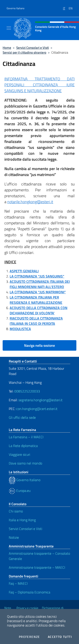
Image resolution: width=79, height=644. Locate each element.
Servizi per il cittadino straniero (24, 52)
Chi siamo (16, 511)
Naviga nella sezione (39, 345)
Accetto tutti (60, 636)
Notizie (14, 537)
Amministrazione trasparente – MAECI (37, 567)
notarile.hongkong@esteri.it (30, 202)
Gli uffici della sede (22, 417)
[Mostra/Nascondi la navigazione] (8, 28)
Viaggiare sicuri (19, 454)
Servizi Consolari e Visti (32, 47)
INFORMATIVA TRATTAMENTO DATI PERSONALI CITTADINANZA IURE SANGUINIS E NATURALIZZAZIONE (39, 85)
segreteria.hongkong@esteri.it (40, 400)
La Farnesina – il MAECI (26, 437)
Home (7, 47)
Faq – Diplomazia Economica (29, 592)
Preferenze (29, 636)
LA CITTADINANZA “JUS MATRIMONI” (38, 292)
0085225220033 (27, 391)
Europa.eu (23, 490)
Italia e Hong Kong (22, 520)
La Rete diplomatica (23, 445)
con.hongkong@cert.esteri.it (36, 408)
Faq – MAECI (18, 583)
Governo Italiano (15, 8)
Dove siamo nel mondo (25, 463)
